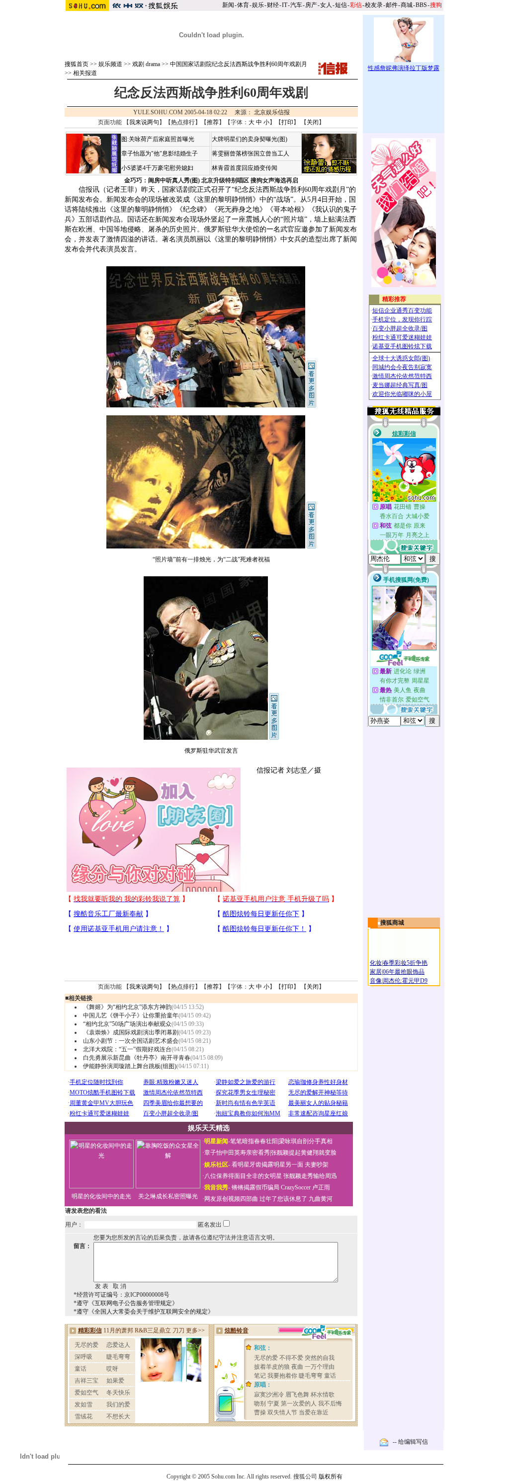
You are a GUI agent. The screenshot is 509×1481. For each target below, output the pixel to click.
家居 (376, 971)
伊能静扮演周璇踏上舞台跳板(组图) (129, 1066)
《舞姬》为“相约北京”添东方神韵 (127, 1007)
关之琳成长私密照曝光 (168, 1196)
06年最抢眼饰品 (403, 971)
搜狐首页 (76, 64)
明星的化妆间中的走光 (101, 1196)
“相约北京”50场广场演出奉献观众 (127, 1023)
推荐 (213, 122)
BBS (421, 4)
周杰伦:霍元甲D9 (405, 980)
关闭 (313, 122)
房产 (311, 4)
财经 (273, 4)
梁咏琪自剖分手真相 (306, 1141)
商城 (407, 4)
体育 (243, 4)
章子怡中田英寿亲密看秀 (237, 1152)
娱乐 (258, 4)
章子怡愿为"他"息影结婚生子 (159, 153)
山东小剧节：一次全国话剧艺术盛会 (130, 1040)
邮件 (392, 4)
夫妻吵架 (317, 1164)
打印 (287, 122)
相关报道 (85, 73)
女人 (326, 4)
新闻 (228, 4)
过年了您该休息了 (283, 1198)
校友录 (374, 4)
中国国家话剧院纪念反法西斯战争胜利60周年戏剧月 (238, 64)
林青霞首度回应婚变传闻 (244, 167)
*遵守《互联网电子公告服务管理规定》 (126, 1303)
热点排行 (183, 122)
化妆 (376, 962)
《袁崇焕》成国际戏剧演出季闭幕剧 (130, 1032)
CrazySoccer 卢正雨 (305, 1187)
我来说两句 (144, 122)
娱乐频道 (110, 64)
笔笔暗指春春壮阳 (254, 1141)
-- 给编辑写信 (410, 1441)
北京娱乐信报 (272, 112)
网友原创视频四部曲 (231, 1198)
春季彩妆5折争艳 (405, 962)
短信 (341, 4)
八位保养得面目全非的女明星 (243, 1175)
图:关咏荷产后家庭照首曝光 (157, 139)
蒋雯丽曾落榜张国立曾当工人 (250, 153)
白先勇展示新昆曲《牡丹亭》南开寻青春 (136, 1057)
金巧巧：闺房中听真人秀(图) (162, 180)
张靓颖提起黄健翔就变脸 (304, 1152)
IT (284, 4)
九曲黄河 (321, 1198)
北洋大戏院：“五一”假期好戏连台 (127, 1049)
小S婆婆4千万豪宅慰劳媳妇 (157, 167)
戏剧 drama (146, 64)
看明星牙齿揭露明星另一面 (266, 1164)
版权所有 (330, 1476)
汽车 (296, 4)
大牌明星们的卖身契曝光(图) (249, 139)
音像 (376, 980)
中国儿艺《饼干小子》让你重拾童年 (130, 1015)
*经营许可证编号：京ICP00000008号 (122, 1294)
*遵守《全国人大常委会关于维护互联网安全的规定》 (144, 1311)
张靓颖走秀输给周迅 (310, 1175)
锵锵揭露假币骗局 (255, 1187)
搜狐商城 (392, 922)
